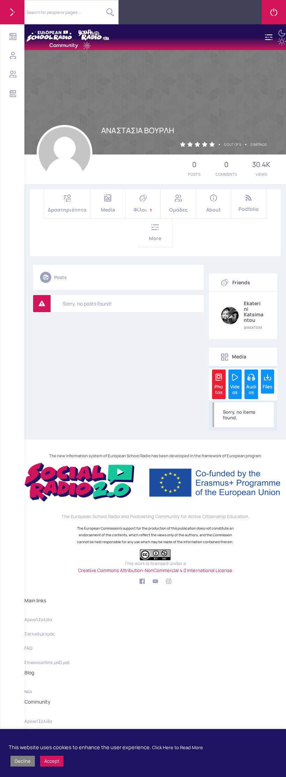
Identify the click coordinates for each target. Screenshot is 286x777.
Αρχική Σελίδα (38, 620)
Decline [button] (23, 761)
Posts (60, 277)
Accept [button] (51, 761)
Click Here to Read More (177, 747)
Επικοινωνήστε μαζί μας (47, 662)
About (213, 209)
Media (108, 209)
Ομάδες (178, 209)
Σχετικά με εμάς (39, 634)
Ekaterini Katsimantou (253, 312)
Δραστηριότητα (67, 209)
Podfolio (249, 209)
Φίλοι (143, 209)
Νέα (28, 692)
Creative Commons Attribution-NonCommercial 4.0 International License (155, 570)
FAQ (28, 648)
